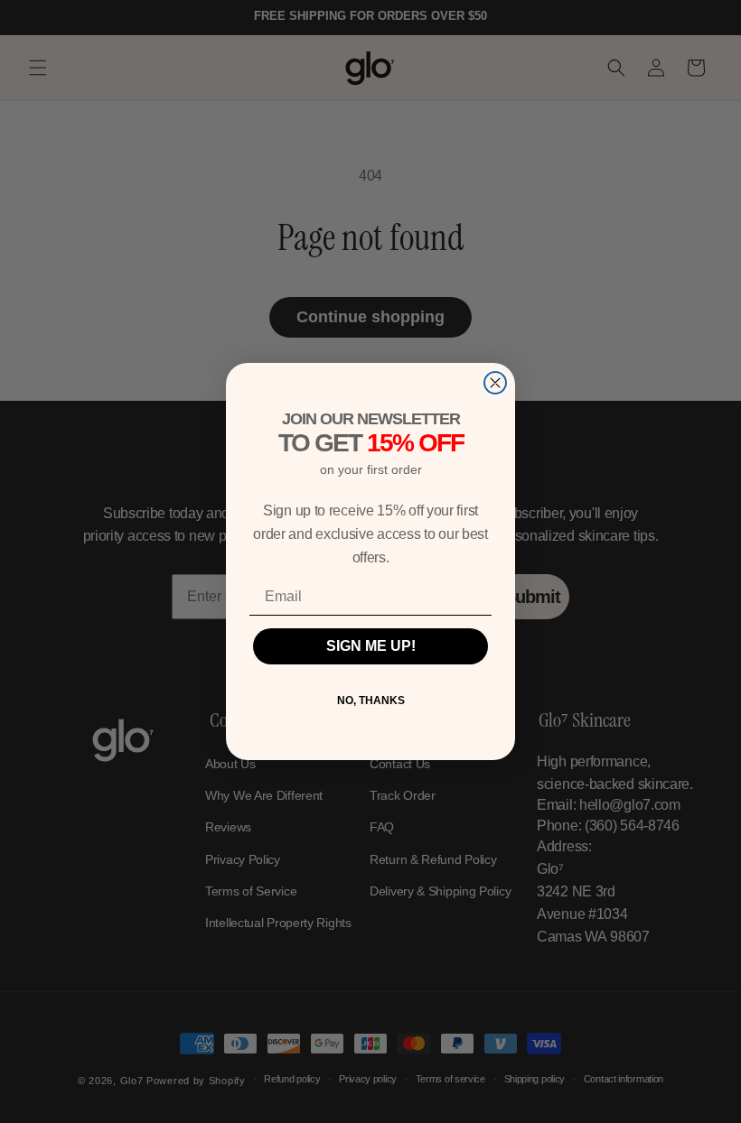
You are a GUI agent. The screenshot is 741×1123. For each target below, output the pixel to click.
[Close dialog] (495, 383)
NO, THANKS (371, 700)
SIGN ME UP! (371, 646)
